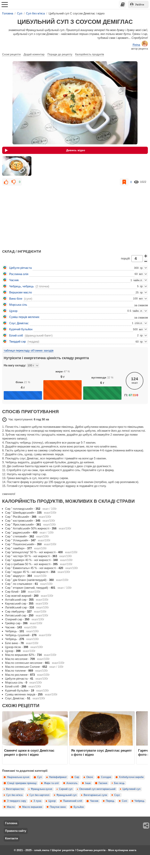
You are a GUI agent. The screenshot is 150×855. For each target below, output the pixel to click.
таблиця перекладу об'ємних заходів (29, 350)
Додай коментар (34, 54)
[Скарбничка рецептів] (122, 4)
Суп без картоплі (39, 795)
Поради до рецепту (59, 54)
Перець (110, 801)
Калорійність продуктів (89, 54)
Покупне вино (58, 807)
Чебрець (140, 801)
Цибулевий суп (131, 789)
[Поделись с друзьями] (146, 825)
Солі (124, 801)
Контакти (11, 838)
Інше (88, 783)
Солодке (106, 777)
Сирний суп (65, 789)
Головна (11, 823)
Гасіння (103, 783)
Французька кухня (41, 789)
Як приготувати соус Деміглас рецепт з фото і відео (101, 752)
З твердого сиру (16, 801)
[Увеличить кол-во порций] (146, 256)
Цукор (52, 801)
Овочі (89, 777)
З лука (37, 801)
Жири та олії (51, 783)
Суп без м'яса (14, 795)
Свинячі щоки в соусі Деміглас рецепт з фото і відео (29, 752)
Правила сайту (15, 830)
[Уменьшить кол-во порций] (146, 261)
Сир (77, 777)
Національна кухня (18, 777)
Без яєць (119, 783)
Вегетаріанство (15, 789)
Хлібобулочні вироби (131, 777)
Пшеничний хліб (72, 801)
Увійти (139, 4)
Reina (136, 44)
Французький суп (66, 795)
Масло (11, 807)
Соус (117, 795)
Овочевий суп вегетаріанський (97, 789)
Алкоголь (72, 783)
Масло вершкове (32, 807)
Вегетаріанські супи (95, 795)
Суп (39, 777)
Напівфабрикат (58, 777)
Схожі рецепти (11, 54)
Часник (94, 801)
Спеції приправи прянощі (22, 783)
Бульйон (79, 807)
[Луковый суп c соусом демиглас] (16, 166)
